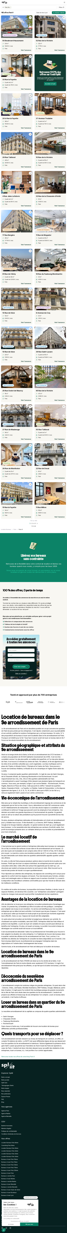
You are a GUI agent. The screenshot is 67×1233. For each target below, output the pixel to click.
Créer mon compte (19, 666)
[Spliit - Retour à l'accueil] (4, 2)
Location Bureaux (6, 529)
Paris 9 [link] (21, 529)
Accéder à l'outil (50, 84)
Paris (15, 529)
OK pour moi (29, 1224)
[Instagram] (10, 1228)
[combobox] (43, 12)
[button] (64, 2)
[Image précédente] (3, 27)
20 (35, 526)
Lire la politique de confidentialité (11, 1218)
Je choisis (11, 1224)
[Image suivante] (30, 27)
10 (33, 526)
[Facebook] (6, 1228)
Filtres (60, 7)
